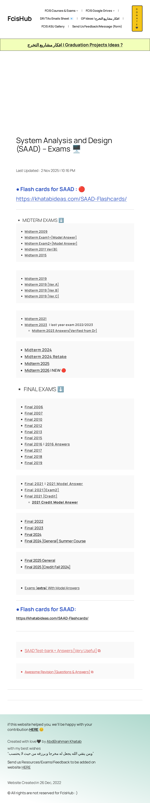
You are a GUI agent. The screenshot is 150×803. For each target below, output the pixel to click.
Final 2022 (34, 521)
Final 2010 (33, 419)
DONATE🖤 (137, 18)
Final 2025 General (40, 560)
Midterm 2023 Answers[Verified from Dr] (64, 330)
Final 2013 (33, 431)
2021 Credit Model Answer (55, 502)
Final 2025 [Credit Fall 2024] (47, 566)
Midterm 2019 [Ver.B (41, 290)
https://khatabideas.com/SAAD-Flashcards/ (71, 198)
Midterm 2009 (36, 231)
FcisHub (20, 18)
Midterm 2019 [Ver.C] (42, 296)
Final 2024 (33, 534)
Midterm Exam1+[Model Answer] (51, 237)
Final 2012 (33, 425)
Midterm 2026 (37, 370)
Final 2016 (33, 444)
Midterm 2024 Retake (46, 356)
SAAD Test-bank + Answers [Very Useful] (61, 650)
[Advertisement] (75, 89)
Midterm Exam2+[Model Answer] (51, 243)
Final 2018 (33, 456)
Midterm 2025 (37, 363)
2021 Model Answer (65, 483)
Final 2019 (33, 462)
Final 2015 (33, 437)
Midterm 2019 (36, 278)
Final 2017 (33, 450)
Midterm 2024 (38, 349)
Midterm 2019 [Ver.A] (42, 284)
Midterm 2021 (36, 319)
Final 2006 (34, 407)
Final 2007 (34, 413)
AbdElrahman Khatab (64, 741)
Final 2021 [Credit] (41, 496)
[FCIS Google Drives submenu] (114, 11)
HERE (26, 767)
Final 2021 (34, 483)
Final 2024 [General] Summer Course (55, 540)
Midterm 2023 (36, 325)
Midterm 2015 (36, 255)
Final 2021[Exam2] (42, 490)
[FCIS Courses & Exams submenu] (77, 11)
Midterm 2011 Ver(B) (41, 249)
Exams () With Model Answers (52, 588)
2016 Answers (57, 444)
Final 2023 (34, 527)
